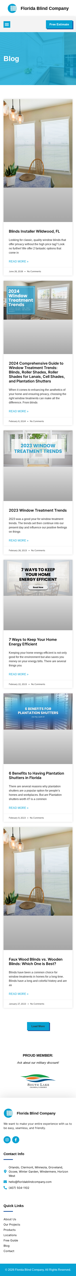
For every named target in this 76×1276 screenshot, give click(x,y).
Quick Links (14, 1206)
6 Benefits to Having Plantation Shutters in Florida (36, 775)
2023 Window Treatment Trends (38, 510)
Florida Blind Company (45, 8)
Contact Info (14, 1154)
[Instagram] (7, 1139)
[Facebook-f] (15, 1139)
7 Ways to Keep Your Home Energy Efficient (33, 641)
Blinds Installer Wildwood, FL (34, 231)
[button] (7, 24)
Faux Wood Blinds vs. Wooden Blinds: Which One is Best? (36, 961)
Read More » (18, 261)
